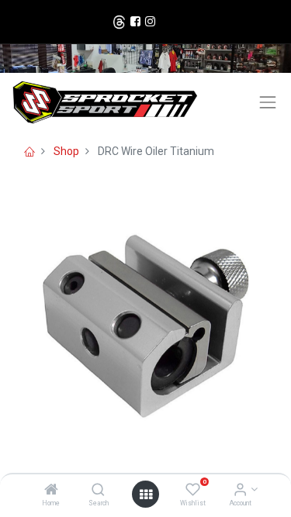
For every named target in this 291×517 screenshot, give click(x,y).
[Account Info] (240, 490)
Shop (66, 151)
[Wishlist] (192, 490)
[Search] (98, 490)
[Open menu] (146, 494)
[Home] (51, 490)
